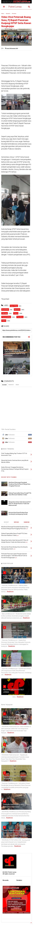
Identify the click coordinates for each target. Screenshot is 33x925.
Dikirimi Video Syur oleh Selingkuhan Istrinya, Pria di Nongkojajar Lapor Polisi (14, 661)
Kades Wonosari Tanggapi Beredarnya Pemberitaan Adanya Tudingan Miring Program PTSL (16, 632)
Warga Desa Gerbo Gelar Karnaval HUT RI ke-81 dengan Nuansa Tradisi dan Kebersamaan (20, 503)
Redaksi (19, 880)
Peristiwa (14, 13)
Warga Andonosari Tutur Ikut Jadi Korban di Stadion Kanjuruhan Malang (14, 719)
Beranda (5, 880)
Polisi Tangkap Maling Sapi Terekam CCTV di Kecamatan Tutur (15, 578)
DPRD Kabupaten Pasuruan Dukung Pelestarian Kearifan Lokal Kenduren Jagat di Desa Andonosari (14, 352)
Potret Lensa (15, 6)
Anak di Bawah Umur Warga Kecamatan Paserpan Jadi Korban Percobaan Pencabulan (15, 832)
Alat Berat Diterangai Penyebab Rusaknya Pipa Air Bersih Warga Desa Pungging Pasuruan (19, 484)
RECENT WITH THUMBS (8, 477)
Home (2, 13)
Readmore (10, 591)
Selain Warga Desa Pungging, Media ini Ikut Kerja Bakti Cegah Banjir (15, 370)
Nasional (8, 13)
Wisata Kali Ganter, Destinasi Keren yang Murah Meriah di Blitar (14, 606)
